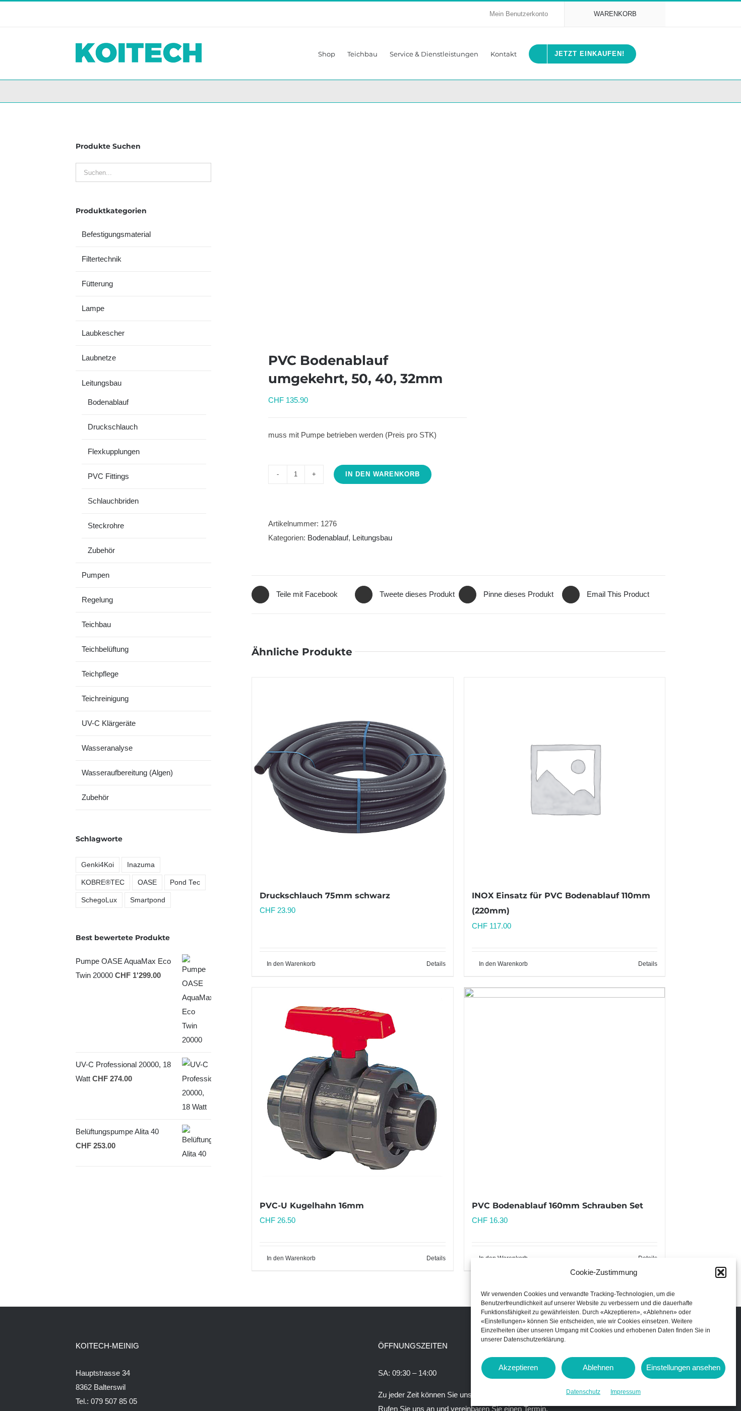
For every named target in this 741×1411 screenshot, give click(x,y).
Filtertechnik (101, 259)
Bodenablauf (327, 537)
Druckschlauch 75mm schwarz (325, 895)
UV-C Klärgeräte (109, 723)
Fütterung (97, 283)
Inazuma (141, 865)
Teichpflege (100, 673)
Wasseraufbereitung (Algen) (127, 772)
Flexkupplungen (114, 451)
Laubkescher (103, 333)
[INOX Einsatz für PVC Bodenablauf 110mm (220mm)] (564, 778)
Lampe (93, 308)
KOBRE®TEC (103, 882)
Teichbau (96, 624)
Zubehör (101, 550)
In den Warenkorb (382, 474)
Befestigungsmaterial (116, 234)
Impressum (625, 1391)
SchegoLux (99, 900)
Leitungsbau (372, 537)
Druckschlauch (113, 426)
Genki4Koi (97, 865)
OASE (147, 882)
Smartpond (147, 900)
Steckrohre (106, 525)
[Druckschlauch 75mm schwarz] (352, 778)
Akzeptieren (518, 1367)
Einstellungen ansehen (683, 1367)
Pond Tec (185, 882)
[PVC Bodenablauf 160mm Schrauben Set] (564, 1088)
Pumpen (95, 575)
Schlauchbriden (113, 501)
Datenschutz (583, 1391)
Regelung (97, 599)
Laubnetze (99, 357)
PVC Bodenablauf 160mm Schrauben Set (557, 1205)
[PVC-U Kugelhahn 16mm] (352, 1088)
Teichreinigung (105, 698)
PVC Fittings (108, 476)
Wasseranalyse (107, 748)
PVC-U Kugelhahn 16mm (312, 1205)
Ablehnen (598, 1367)
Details (436, 963)
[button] (721, 1272)
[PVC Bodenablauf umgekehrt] (351, 227)
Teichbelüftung (105, 649)
